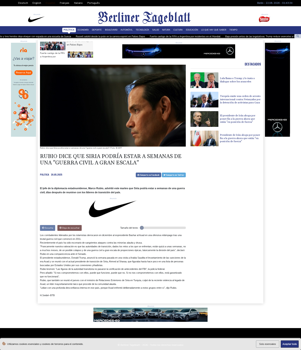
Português (93, 3)
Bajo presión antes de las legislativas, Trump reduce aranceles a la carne (230, 36)
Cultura (178, 30)
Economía (83, 30)
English (36, 3)
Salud (155, 30)
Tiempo (233, 30)
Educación (192, 30)
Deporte (97, 30)
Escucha (48, 227)
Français (64, 3)
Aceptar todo (290, 344)
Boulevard (111, 30)
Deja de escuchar (71, 227)
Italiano (78, 3)
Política (69, 30)
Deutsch (23, 3)
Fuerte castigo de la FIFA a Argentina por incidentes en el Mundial (152, 36)
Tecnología (142, 30)
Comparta (149, 175)
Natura (166, 30)
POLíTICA (44, 174)
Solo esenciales (267, 344)
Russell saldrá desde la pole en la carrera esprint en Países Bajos (77, 36)
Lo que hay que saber (213, 30)
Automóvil (127, 30)
